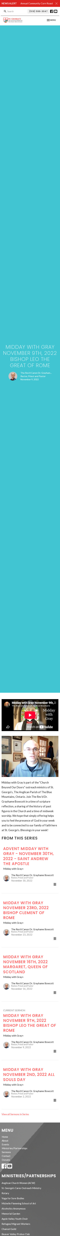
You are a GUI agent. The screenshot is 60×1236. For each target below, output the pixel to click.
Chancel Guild (9, 1229)
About (5, 1140)
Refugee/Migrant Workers (16, 1223)
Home (5, 1136)
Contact (6, 1155)
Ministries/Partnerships (14, 1148)
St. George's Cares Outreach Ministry (21, 1188)
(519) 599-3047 (38, 11)
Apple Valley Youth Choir (15, 1218)
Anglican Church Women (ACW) (18, 1182)
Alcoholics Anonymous (14, 1208)
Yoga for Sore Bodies (13, 1198)
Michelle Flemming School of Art (19, 1203)
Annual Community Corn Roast (36, 3)
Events (5, 1144)
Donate (6, 1159)
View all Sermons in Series (15, 1114)
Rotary (5, 1193)
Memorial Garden (11, 1213)
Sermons (6, 1152)
